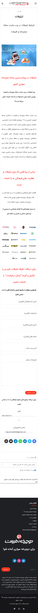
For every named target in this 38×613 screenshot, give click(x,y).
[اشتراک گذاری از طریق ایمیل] (11, 441)
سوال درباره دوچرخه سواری (29, 515)
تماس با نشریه (33, 524)
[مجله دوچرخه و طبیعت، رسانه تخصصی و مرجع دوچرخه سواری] (19, 3)
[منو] (36, 4)
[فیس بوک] (34, 441)
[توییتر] (30, 441)
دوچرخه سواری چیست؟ (30, 512)
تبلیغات (35, 521)
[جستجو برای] (2, 4)
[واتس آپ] (20, 441)
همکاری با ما (33, 518)
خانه (18, 12)
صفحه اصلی (33, 509)
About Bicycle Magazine (29, 530)
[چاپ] (6, 441)
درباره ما (34, 527)
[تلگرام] (16, 441)
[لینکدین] (25, 441)
